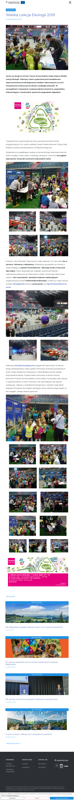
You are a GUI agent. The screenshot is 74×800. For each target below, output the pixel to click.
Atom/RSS (42, 767)
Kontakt (25, 764)
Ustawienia (12, 798)
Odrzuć (37, 798)
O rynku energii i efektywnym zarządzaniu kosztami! (28, 734)
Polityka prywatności (13, 795)
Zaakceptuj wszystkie (62, 798)
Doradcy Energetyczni (25, 366)
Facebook (25, 767)
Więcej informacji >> (13, 743)
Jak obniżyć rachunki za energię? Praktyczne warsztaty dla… (31, 699)
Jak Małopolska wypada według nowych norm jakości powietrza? (34, 627)
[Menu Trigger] (70, 2)
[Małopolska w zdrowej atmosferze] (15, 2)
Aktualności (10, 596)
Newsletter (42, 764)
